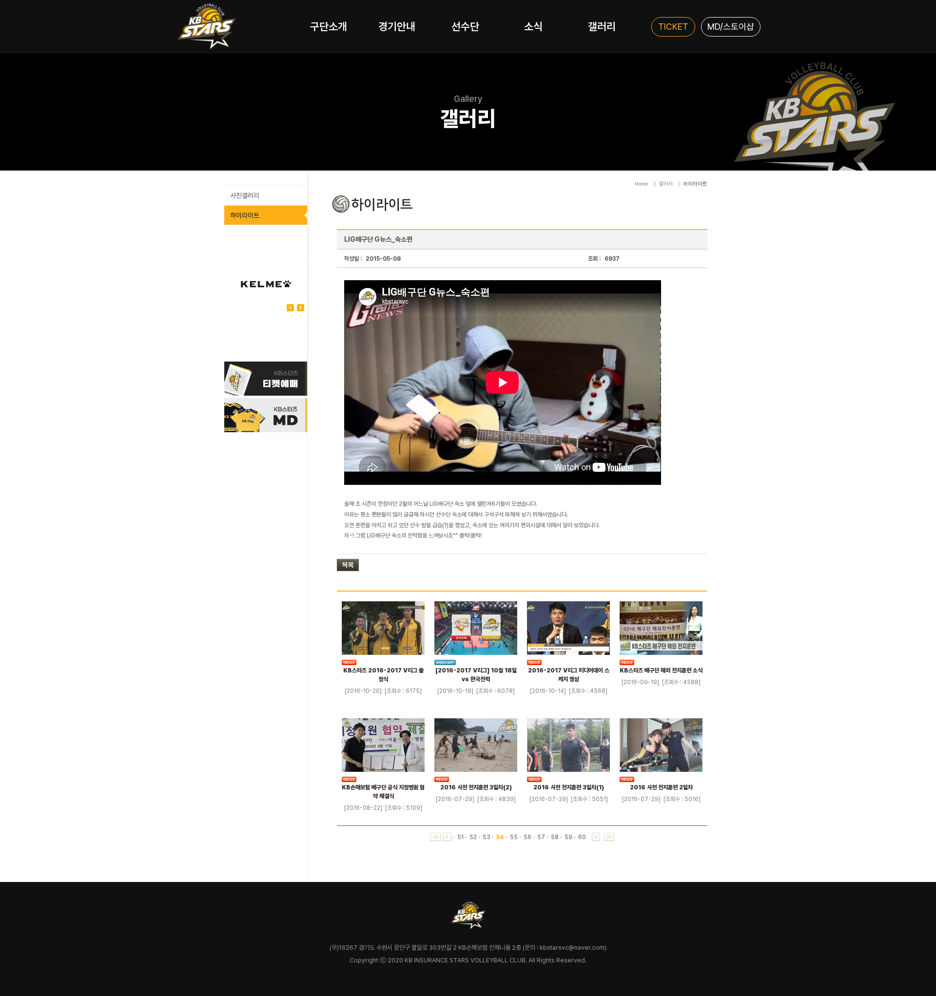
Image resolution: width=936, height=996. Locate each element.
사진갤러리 (244, 195)
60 (582, 837)
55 (514, 837)
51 (460, 837)
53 (486, 837)
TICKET (673, 26)
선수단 (465, 26)
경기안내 (396, 26)
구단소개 (328, 26)
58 (555, 837)
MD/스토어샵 (730, 26)
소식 (533, 26)
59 (568, 837)
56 (527, 837)
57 (541, 837)
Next (290, 307)
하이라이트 (244, 215)
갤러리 (602, 26)
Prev (300, 307)
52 (473, 837)
